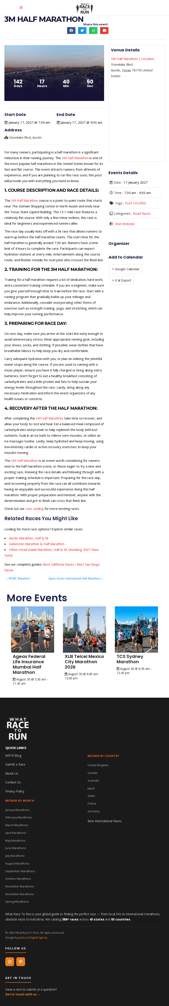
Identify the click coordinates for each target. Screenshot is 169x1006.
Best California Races (58, 564)
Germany (93, 811)
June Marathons (15, 848)
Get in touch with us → (23, 994)
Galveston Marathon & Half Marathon (36, 544)
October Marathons (18, 879)
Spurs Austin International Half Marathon (74, 578)
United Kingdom (98, 765)
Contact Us (13, 782)
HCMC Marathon (19, 578)
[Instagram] (9, 961)
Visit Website (125, 224)
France (92, 803)
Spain (91, 796)
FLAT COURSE (135, 203)
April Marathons (15, 833)
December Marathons (19, 894)
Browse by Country (103, 756)
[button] (71, 30)
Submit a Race (15, 764)
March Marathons (16, 825)
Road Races (142, 213)
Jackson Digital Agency (33, 937)
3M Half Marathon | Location (132, 58)
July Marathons (15, 856)
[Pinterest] (20, 961)
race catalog (35, 508)
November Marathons (19, 886)
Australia (93, 780)
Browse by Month (19, 801)
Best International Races (105, 821)
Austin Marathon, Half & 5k (28, 538)
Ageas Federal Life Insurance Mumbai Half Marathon (29, 664)
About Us (11, 773)
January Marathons (17, 810)
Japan (91, 788)
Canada (92, 773)
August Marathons (17, 863)
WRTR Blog (13, 755)
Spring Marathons (17, 902)
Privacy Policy (14, 791)
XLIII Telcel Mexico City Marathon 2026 (84, 661)
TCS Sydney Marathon (130, 659)
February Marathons (18, 817)
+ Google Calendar (125, 269)
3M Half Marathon (75, 158)
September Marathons (20, 871)
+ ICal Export (121, 280)
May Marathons (15, 840)
